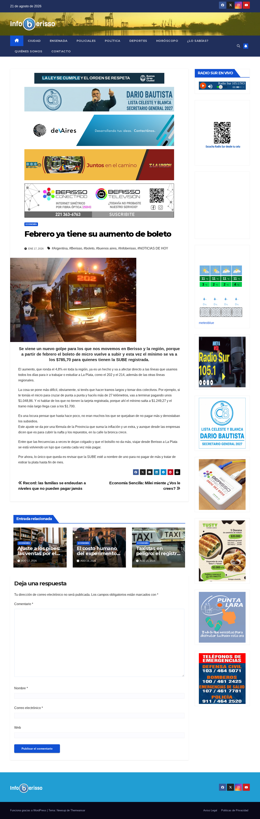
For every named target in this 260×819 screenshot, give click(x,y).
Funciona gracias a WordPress (28, 810)
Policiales (86, 41)
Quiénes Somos (28, 51)
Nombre (21, 688)
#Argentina (60, 248)
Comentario (23, 604)
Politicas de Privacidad (234, 810)
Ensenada (59, 41)
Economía (31, 224)
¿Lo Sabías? (198, 41)
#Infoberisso (127, 248)
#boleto (89, 248)
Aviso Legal (210, 810)
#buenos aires (106, 248)
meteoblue (206, 323)
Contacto (61, 51)
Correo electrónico (28, 708)
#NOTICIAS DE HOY (153, 248)
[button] (238, 46)
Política (112, 41)
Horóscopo (167, 41)
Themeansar (77, 810)
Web (17, 727)
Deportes (138, 41)
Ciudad (34, 41)
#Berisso (75, 248)
